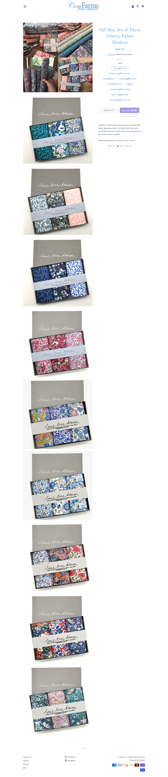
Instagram (71, 761)
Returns (26, 761)
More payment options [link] (129, 116)
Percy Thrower (120, 95)
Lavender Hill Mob (119, 89)
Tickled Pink (120, 68)
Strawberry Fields (119, 100)
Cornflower (114, 84)
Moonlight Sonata (120, 74)
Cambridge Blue (128, 79)
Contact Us (27, 757)
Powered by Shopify (137, 760)
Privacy (26, 764)
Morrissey (109, 79)
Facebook (71, 757)
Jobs (24, 768)
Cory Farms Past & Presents (134, 757)
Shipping (111, 54)
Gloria (129, 84)
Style (120, 63)
